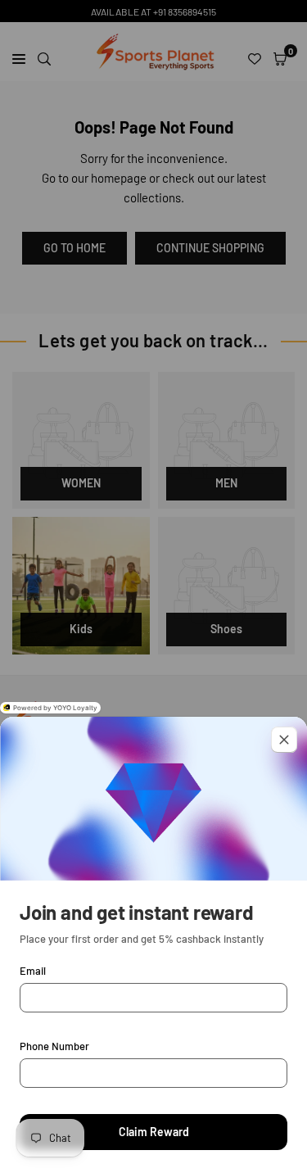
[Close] (284, 740)
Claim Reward (154, 1132)
